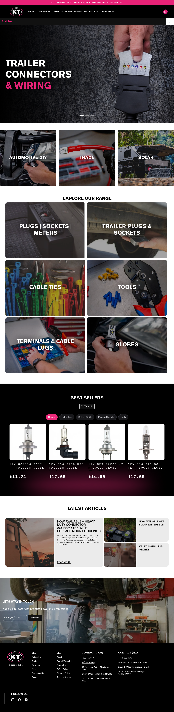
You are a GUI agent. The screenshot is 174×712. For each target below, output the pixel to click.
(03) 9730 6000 (88, 662)
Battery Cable (85, 417)
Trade (56, 12)
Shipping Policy (63, 673)
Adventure (66, 12)
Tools (123, 417)
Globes (51, 417)
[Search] (170, 21)
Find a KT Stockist (64, 661)
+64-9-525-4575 (125, 658)
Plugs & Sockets (106, 417)
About (59, 657)
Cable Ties (67, 417)
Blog (59, 653)
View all (87, 406)
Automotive (44, 12)
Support (107, 12)
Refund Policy (62, 669)
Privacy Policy (62, 665)
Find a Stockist (92, 12)
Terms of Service (64, 677)
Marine (78, 12)
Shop (31, 12)
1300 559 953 (88, 658)
